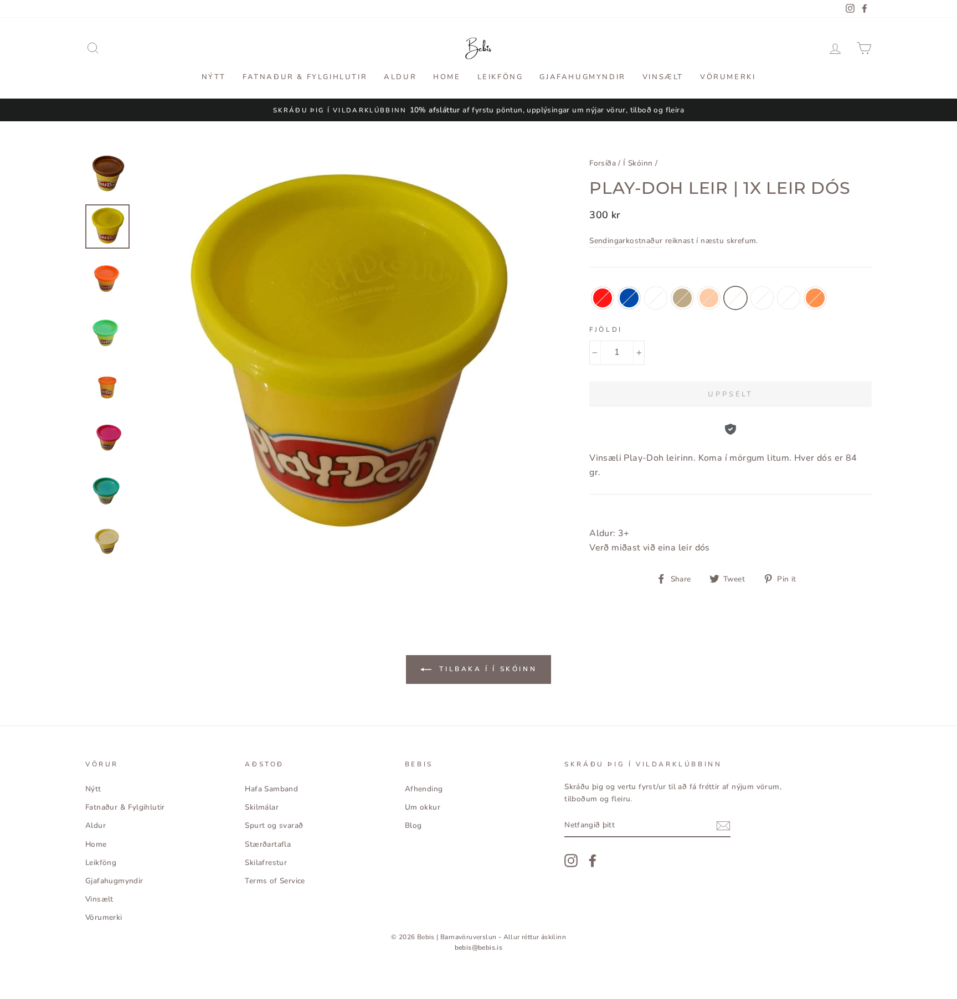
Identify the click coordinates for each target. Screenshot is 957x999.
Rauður (602, 298)
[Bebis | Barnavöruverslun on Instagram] (571, 860)
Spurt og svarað (274, 825)
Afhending (424, 789)
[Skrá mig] (723, 825)
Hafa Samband (271, 789)
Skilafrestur (266, 862)
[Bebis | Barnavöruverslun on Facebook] (592, 860)
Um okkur (422, 807)
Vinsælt (662, 77)
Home (446, 77)
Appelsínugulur (815, 298)
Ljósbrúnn (682, 298)
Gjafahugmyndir (582, 77)
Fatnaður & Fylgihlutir (305, 77)
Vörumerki (727, 77)
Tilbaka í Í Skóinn (486, 669)
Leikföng (500, 77)
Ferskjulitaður (709, 298)
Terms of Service (275, 881)
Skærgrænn (762, 298)
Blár (629, 298)
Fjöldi (605, 329)
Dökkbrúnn (656, 298)
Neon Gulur (735, 298)
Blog (413, 825)
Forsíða (602, 163)
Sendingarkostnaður (625, 240)
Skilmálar (262, 807)
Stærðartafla (268, 844)
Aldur (400, 77)
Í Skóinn (637, 163)
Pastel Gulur (789, 298)
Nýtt (214, 77)
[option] (478, 110)
